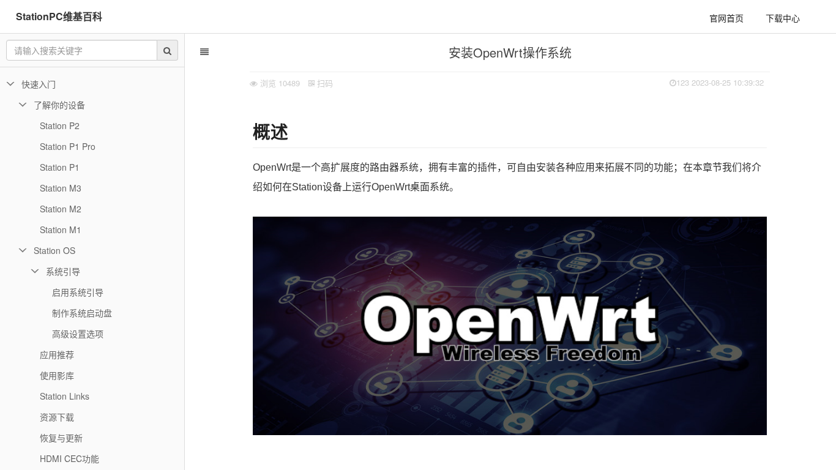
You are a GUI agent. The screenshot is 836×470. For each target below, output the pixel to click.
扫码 (324, 83)
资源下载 (57, 417)
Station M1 (60, 229)
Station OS (54, 250)
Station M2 (60, 209)
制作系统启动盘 (82, 313)
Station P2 (60, 125)
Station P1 (60, 167)
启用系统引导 (77, 292)
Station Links (64, 396)
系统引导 (63, 271)
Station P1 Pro (67, 146)
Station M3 (60, 188)
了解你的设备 (59, 105)
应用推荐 (57, 354)
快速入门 (38, 84)
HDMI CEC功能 (69, 458)
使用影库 (57, 375)
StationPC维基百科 (59, 16)
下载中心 (783, 18)
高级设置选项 (77, 333)
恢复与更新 (61, 437)
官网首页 (726, 18)
